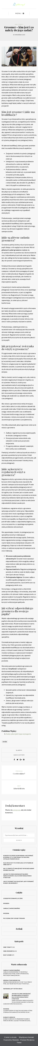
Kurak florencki (9, 1017)
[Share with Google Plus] (20, 759)
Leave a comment (19, 755)
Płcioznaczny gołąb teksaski (14, 918)
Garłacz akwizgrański (11, 908)
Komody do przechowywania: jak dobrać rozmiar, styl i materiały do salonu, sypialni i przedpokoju (18, 857)
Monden (6, 903)
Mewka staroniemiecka (11, 980)
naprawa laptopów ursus (12, 988)
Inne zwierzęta (8, 951)
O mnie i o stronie (10, 1037)
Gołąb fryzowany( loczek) (12, 898)
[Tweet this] (17, 759)
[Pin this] (24, 759)
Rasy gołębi (7, 955)
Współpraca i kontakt (26, 1037)
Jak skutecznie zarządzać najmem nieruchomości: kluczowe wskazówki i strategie (17, 875)
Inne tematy (19, 24)
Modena (6, 913)
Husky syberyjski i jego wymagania (18, 734)
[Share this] (14, 759)
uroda (5, 741)
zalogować (16, 810)
